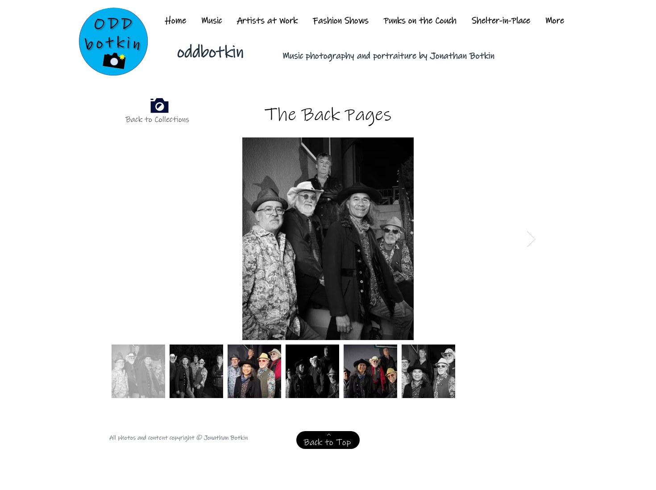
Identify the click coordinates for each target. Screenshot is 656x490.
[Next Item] (531, 239)
